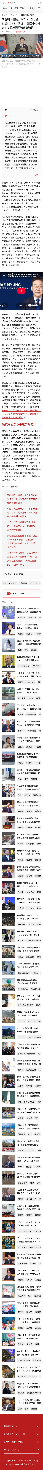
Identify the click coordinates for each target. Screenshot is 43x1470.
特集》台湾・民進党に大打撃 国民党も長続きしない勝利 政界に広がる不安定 (28, 1111)
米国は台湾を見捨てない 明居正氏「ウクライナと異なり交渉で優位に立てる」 (28, 1191)
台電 (41, 1263)
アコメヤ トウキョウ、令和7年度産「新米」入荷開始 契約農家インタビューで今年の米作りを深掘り (29, 997)
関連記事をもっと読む (12, 417)
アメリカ (38, 1166)
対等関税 (21, 617)
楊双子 (21, 956)
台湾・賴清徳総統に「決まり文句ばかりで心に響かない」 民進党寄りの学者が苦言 (29, 820)
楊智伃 (29, 1085)
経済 (16, 8)
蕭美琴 (38, 1215)
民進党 (29, 811)
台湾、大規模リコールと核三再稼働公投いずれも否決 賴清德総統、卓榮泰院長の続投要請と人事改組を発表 (29, 1272)
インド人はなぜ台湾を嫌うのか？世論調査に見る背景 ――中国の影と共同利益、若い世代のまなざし (28, 836)
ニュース (14, 15)
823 (36, 1118)
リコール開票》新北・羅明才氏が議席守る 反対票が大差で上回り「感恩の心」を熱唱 (28, 1320)
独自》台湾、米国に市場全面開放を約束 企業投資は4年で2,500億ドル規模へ (29, 610)
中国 (38, 698)
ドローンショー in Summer (29, 940)
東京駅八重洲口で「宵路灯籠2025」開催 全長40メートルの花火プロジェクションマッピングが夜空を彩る (28, 1353)
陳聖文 (21, 1085)
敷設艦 (34, 649)
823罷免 (38, 1311)
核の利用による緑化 (26, 1102)
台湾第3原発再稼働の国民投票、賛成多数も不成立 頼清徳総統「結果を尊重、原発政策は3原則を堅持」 (29, 1256)
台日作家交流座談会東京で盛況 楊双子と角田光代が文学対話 (28, 949)
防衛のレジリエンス (26, 1150)
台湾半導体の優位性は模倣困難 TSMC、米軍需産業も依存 (28, 1159)
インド (21, 843)
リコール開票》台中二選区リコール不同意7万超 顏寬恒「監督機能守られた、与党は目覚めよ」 (29, 1401)
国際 (22, 8)
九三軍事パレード (25, 698)
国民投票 (21, 1134)
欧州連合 (32, 730)
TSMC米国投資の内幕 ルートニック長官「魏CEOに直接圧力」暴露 (28, 658)
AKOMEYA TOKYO (25, 1005)
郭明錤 (40, 892)
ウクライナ (22, 1182)
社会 (10, 8)
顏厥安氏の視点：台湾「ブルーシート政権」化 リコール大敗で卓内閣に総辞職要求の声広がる (28, 852)
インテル (36, 666)
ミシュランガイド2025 (27, 1376)
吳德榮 (21, 714)
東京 (26, 779)
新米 (38, 1005)
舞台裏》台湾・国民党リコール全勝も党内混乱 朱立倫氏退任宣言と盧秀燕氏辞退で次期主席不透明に (28, 739)
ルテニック (31, 1198)
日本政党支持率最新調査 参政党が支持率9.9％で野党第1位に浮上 (28, 788)
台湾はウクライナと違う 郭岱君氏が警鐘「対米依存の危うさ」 (28, 1175)
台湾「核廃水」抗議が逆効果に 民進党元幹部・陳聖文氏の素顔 (28, 1078)
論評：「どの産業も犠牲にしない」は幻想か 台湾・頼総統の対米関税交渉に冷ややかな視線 (28, 626)
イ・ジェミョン (9, 583)
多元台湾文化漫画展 (26, 1053)
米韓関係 (23, 583)
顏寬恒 (34, 1408)
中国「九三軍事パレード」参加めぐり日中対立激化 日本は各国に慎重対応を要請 (22, 512)
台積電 (21, 892)
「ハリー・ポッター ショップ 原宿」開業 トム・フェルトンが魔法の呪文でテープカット (28, 1224)
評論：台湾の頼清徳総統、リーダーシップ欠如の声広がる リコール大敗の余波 (28, 804)
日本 (20, 779)
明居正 (29, 1166)
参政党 (27, 795)
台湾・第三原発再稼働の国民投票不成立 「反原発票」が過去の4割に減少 (29, 1094)
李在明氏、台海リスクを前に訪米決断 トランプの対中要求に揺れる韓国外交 (22, 498)
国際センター (21, 31)
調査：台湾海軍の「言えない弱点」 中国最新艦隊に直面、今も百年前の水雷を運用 (29, 642)
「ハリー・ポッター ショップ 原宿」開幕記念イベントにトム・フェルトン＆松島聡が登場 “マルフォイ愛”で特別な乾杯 (28, 1240)
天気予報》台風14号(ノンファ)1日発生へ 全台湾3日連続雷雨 (29, 707)
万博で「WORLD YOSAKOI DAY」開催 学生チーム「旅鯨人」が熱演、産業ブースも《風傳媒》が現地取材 (28, 1014)
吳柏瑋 (29, 1328)
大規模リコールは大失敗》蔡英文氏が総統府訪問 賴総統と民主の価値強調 (28, 1207)
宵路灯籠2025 (24, 1360)
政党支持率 (38, 795)
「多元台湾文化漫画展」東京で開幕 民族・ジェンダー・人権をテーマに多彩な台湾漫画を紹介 (28, 1046)
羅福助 (38, 1328)
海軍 (20, 649)
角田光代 (30, 956)
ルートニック (23, 666)
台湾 (32, 1182)
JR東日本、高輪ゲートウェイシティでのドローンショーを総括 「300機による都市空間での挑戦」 (28, 933)
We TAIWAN (23, 988)
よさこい (21, 1021)
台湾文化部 (35, 988)
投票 (26, 1408)
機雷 (26, 649)
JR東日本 (22, 924)
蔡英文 (38, 827)
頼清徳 (21, 762)
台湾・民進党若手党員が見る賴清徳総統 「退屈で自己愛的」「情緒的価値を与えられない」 (29, 868)
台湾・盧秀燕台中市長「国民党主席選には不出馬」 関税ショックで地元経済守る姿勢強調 (29, 1062)
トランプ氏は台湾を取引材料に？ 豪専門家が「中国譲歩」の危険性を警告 (22, 525)
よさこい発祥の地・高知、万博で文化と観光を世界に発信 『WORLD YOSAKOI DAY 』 (28, 1030)
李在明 (21, 908)
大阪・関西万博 (35, 1037)
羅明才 (21, 1328)
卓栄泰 (29, 1279)
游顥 (37, 1344)
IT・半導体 (30, 8)
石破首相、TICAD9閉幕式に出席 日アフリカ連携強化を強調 (29, 1385)
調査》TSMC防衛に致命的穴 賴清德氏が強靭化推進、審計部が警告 (28, 1143)
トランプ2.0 (35, 583)
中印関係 (30, 843)
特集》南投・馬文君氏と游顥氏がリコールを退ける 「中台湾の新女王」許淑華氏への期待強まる (28, 1337)
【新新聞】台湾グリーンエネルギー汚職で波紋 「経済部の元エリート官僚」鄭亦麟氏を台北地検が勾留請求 (29, 674)
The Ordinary (23, 972)
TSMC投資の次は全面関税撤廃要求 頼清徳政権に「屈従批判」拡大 (28, 755)
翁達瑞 (29, 827)
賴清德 (21, 633)
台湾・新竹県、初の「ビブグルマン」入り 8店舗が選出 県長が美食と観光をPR (29, 1369)
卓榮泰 (38, 811)
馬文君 (29, 1344)
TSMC (20, 1166)
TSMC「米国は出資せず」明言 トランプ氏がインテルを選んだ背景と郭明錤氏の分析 (28, 884)
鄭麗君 (29, 633)
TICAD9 (21, 1392)
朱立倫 (38, 746)
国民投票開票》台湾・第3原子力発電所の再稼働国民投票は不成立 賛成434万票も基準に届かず (29, 1288)
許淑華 (21, 1344)
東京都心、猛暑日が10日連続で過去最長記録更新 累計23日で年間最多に (28, 771)
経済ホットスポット (26, 682)
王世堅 (38, 1085)
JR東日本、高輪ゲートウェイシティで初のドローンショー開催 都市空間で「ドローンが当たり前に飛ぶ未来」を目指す (28, 917)
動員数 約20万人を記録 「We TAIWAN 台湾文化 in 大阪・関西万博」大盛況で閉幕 (28, 981)
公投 (20, 1408)
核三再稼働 (22, 1263)
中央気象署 (31, 714)
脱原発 (37, 1134)
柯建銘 (29, 762)
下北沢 (35, 972)
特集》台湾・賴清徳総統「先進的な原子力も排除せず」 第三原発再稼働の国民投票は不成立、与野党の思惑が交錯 (29, 1127)
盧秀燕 (29, 746)
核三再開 (21, 1295)
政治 (5, 8)
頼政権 (29, 859)
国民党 (21, 746)
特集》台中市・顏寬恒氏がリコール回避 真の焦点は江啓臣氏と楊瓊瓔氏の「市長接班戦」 (28, 1304)
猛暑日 (34, 779)
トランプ (32, 617)
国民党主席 (31, 1069)
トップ (4, 15)
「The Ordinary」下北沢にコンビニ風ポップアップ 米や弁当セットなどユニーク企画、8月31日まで (28, 965)
